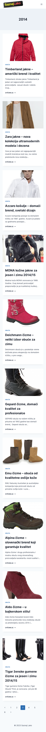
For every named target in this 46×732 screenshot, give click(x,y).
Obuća (7, 330)
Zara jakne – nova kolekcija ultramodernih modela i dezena (22, 141)
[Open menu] (41, 4)
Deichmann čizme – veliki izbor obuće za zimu (20, 339)
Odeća (7, 64)
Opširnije (10, 93)
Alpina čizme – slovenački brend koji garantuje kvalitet (20, 542)
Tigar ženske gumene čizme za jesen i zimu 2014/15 (21, 676)
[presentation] (23, 47)
